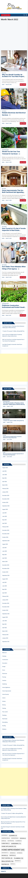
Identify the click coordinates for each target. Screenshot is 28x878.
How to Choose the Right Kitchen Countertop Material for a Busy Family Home (12, 335)
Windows (4, 729)
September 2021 (5, 641)
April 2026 (4, 481)
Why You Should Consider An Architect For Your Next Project (13, 75)
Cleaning (4, 656)
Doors (4, 452)
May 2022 (4, 624)
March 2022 (4, 631)
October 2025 (5, 502)
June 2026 (4, 474)
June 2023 (4, 586)
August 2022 (5, 617)
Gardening (4, 684)
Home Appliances (6, 687)
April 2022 (4, 627)
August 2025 (5, 509)
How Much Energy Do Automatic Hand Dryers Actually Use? (12, 345)
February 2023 (5, 596)
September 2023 (5, 575)
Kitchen (4, 435)
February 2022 (5, 634)
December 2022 (5, 603)
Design (3, 666)
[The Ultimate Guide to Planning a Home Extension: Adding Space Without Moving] (14, 395)
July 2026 (4, 471)
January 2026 (5, 492)
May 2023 (4, 589)
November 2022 (5, 606)
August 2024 (5, 544)
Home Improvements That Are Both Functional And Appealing (13, 191)
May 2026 (4, 478)
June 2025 (4, 516)
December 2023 (5, 565)
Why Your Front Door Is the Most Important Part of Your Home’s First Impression (13, 340)
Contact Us (3, 871)
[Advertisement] (14, 36)
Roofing (4, 725)
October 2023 (5, 572)
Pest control (4, 226)
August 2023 (5, 579)
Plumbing (4, 715)
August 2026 (5, 467)
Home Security (5, 694)
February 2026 (5, 488)
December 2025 (5, 495)
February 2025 (5, 526)
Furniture (4, 680)
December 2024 (5, 530)
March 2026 (4, 485)
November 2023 (5, 568)
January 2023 (5, 599)
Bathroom (4, 652)
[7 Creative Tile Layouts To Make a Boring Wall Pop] (14, 413)
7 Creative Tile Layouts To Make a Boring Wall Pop (13, 331)
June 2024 (4, 551)
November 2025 (5, 499)
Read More (23, 84)
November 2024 (5, 533)
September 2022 (5, 613)
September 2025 (5, 505)
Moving (4, 704)
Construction (5, 659)
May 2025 (4, 519)
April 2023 (4, 592)
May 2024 (4, 554)
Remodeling (4, 722)
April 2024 (4, 558)
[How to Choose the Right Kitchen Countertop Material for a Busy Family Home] (14, 429)
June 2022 (4, 620)
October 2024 (5, 537)
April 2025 (4, 523)
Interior (3, 697)
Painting (4, 708)
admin (3, 84)
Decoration (4, 663)
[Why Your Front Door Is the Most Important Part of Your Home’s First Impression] (14, 446)
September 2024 (5, 540)
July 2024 (4, 547)
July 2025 (4, 512)
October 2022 (5, 610)
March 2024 (4, 561)
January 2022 (5, 638)
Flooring (4, 677)
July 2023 (4, 582)
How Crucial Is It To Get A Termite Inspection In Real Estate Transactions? (14, 231)
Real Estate (4, 188)
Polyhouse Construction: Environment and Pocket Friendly (13, 306)
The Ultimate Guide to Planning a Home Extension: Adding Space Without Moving (13, 327)
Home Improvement (5, 149)
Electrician (4, 673)
